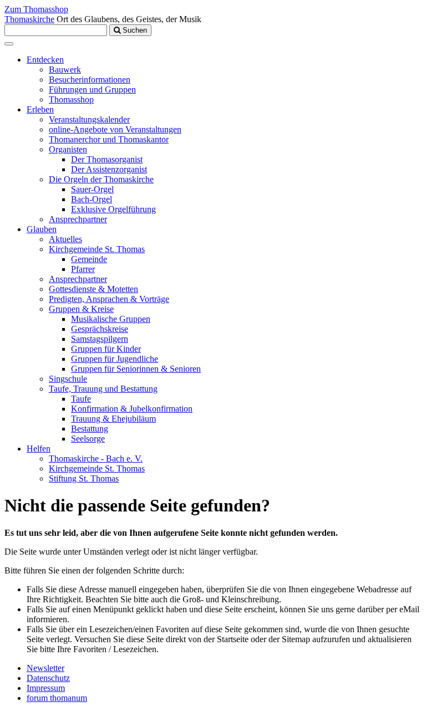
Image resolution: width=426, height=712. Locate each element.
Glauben (42, 229)
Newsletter (45, 668)
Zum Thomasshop (36, 9)
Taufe (81, 398)
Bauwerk (65, 69)
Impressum (46, 688)
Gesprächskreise (99, 329)
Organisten (68, 149)
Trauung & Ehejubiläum (113, 418)
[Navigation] (8, 43)
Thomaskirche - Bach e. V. (96, 458)
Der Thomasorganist (107, 159)
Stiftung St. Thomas (84, 478)
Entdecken (45, 59)
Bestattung (89, 428)
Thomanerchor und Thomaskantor (109, 139)
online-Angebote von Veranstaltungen (115, 129)
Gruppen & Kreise (81, 309)
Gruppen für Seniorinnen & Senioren (136, 368)
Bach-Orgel (91, 199)
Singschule (68, 378)
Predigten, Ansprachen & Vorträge (109, 299)
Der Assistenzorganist (109, 169)
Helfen (38, 448)
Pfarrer (83, 269)
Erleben (40, 109)
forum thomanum (57, 698)
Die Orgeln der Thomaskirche (101, 179)
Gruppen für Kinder (106, 349)
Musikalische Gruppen (110, 319)
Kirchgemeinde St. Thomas (97, 249)
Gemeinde (89, 259)
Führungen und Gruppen (92, 89)
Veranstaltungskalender (89, 119)
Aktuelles (65, 239)
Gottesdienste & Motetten (93, 289)
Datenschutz (48, 678)
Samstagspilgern (99, 339)
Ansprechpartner (78, 219)
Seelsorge (88, 438)
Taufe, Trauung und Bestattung (103, 388)
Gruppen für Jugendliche (114, 358)
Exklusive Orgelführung (113, 209)
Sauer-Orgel (92, 189)
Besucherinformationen (89, 79)
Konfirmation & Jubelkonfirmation (131, 408)
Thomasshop (71, 99)
